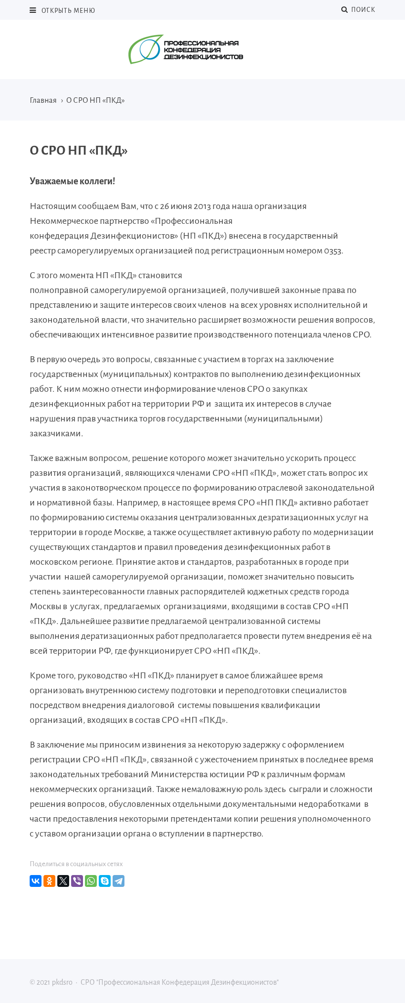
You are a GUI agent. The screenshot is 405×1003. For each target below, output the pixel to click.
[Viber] (77, 881)
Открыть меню (68, 10)
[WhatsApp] (91, 881)
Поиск (361, 9)
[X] (63, 881)
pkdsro (202, 49)
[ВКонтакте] (35, 881)
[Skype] (105, 881)
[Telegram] (118, 881)
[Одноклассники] (49, 881)
